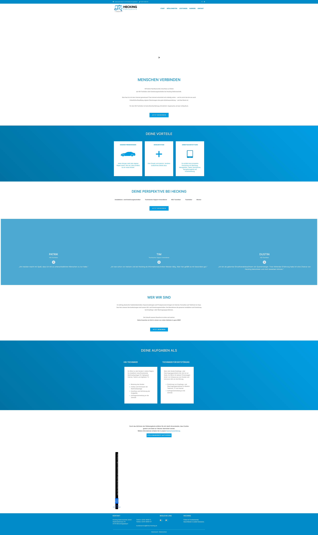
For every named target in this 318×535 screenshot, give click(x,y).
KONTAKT (201, 8)
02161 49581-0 (146, 520)
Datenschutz (163, 532)
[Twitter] (204, 2)
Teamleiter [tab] (188, 199)
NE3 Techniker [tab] (176, 199)
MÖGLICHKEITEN (172, 8)
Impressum (154, 532)
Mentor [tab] (199, 199)
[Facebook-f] (202, 2)
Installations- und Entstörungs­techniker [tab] (128, 199)
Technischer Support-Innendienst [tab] (156, 199)
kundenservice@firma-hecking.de (146, 525)
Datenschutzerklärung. (173, 431)
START (162, 8)
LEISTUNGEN (183, 8)
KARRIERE (192, 8)
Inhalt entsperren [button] (116, 500)
